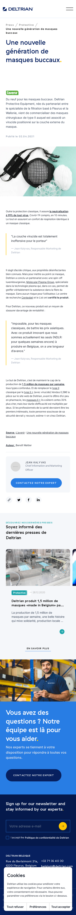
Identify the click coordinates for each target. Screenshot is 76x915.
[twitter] (20, 500)
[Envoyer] (63, 826)
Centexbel (27, 297)
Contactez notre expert (36, 482)
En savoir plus (38, 648)
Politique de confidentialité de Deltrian (47, 837)
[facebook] (29, 500)
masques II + (33, 399)
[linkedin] (39, 500)
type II (55, 388)
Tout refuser (15, 906)
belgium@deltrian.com (57, 866)
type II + (28, 392)
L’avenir (20, 432)
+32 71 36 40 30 (52, 861)
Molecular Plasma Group (40, 282)
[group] (38, 594)
